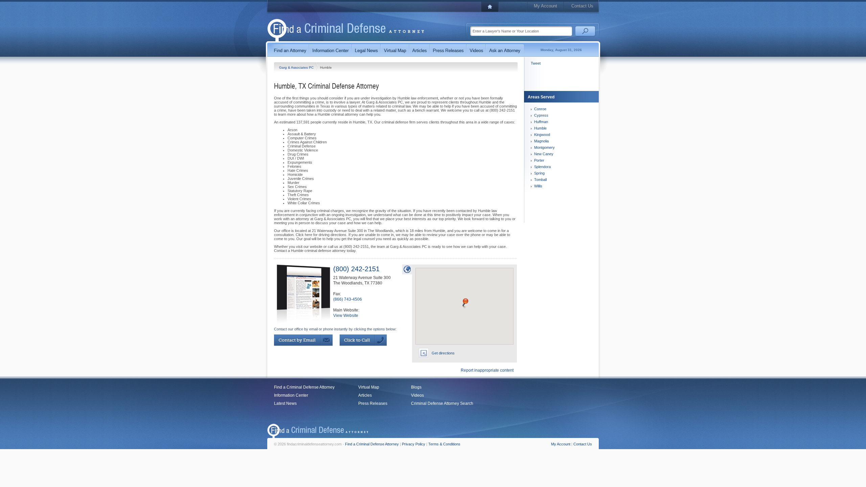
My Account (545, 5)
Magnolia (541, 141)
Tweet (536, 63)
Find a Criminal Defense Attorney (304, 387)
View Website (345, 315)
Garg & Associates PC (297, 67)
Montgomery (544, 147)
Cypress (541, 115)
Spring (539, 173)
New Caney (543, 154)
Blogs (416, 387)
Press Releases (372, 403)
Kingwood (542, 135)
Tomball (540, 180)
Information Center (291, 395)
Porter (539, 160)
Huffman (541, 122)
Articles (365, 395)
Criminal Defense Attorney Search (442, 403)
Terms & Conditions (444, 444)
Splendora (542, 167)
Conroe (540, 109)
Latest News (285, 403)
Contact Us (582, 5)
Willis (538, 186)
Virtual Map (368, 387)
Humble (540, 128)
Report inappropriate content (487, 370)
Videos (417, 395)
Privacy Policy (413, 444)
